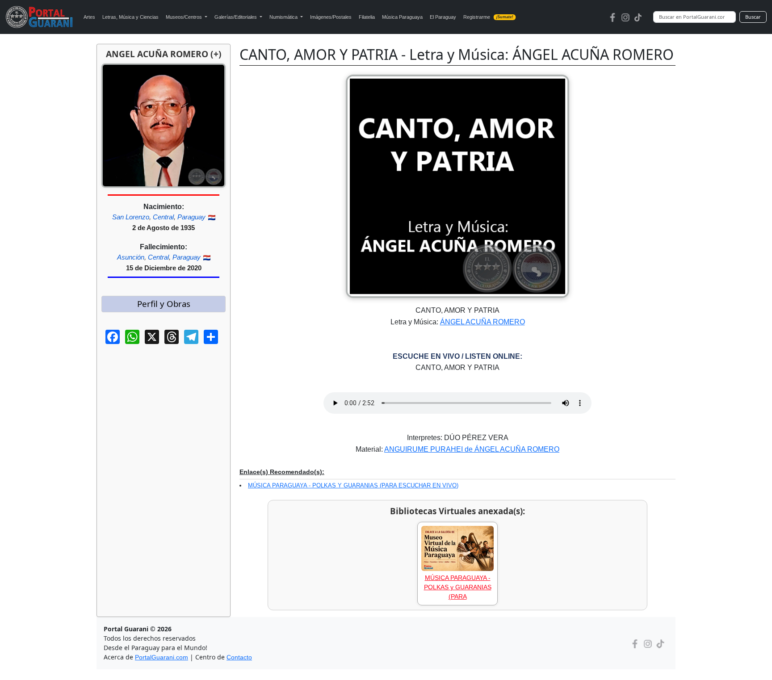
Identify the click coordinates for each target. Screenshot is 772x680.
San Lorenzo (130, 217)
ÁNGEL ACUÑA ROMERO (482, 322)
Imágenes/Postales (331, 17)
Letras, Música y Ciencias (130, 17)
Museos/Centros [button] (184, 17)
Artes (89, 17)
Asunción (130, 257)
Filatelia (367, 17)
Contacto (239, 657)
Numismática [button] (284, 17)
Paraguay (191, 217)
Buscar (753, 16)
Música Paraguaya (402, 17)
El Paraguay (443, 17)
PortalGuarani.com (161, 657)
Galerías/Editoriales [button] (236, 17)
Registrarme (488, 17)
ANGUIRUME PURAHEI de (429, 449)
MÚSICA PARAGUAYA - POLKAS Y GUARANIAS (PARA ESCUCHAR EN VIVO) (353, 485)
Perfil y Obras (163, 303)
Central (163, 217)
